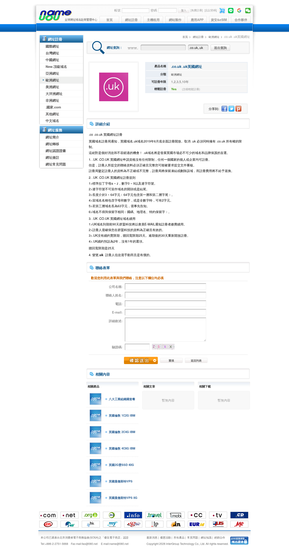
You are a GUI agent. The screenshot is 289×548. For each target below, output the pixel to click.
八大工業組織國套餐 (122, 399)
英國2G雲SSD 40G (121, 465)
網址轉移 (52, 143)
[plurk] (238, 109)
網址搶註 (52, 157)
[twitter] (231, 109)
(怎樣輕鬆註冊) (191, 89)
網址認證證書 (56, 150)
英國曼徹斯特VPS (121, 481)
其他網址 (52, 113)
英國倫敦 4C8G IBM (122, 448)
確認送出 (141, 360)
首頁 (109, 19)
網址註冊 (131, 19)
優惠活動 (165, 537)
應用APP (197, 19)
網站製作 (175, 19)
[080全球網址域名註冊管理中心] (67, 15)
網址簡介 (52, 137)
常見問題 (192, 537)
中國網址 (52, 59)
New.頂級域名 (56, 66)
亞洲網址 (52, 73)
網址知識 (206, 537)
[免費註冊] (197, 10)
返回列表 (196, 360)
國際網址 (52, 46)
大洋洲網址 (54, 93)
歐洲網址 (52, 80)
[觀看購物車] (222, 10)
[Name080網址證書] (239, 540)
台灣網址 (52, 52)
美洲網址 (52, 86)
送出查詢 (220, 47)
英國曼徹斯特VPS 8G (123, 497)
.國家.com (53, 107)
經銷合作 (219, 537)
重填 (171, 360)
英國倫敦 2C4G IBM (122, 432)
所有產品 (179, 537)
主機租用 (153, 19)
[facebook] (224, 109)
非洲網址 (52, 100)
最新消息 (152, 537)
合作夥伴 (241, 19)
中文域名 (52, 120)
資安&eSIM (219, 19)
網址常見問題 (56, 164)
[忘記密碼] (211, 10)
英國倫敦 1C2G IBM (122, 415)
